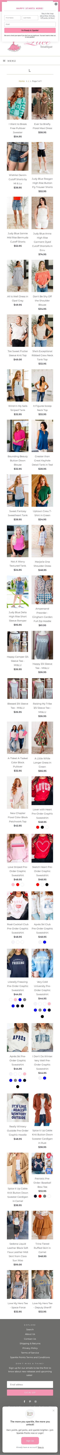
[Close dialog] (56, 4)
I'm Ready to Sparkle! (30, 30)
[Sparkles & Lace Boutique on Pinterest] (30, 1402)
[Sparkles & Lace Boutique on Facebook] (24, 1402)
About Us (30, 1334)
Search (30, 1329)
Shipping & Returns (30, 1343)
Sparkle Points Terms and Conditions (30, 1357)
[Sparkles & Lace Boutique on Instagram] (36, 1402)
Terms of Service (30, 1352)
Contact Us (30, 1339)
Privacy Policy (30, 1348)
